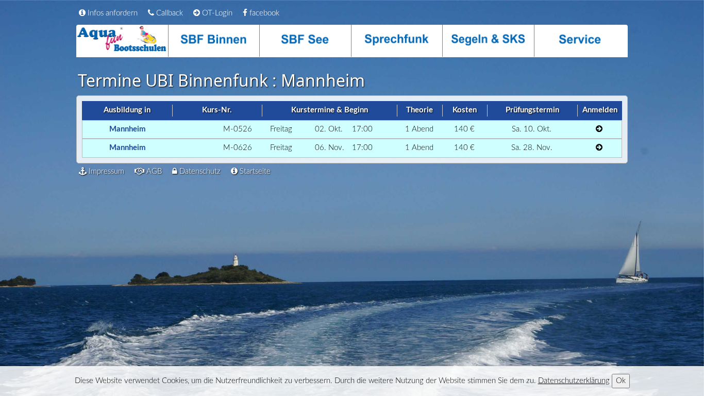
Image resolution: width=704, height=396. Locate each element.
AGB (153, 171)
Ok (621, 381)
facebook (263, 13)
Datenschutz (199, 171)
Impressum (105, 171)
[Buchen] (599, 130)
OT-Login (216, 13)
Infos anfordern (112, 13)
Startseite (254, 171)
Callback (168, 13)
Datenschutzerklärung (574, 381)
